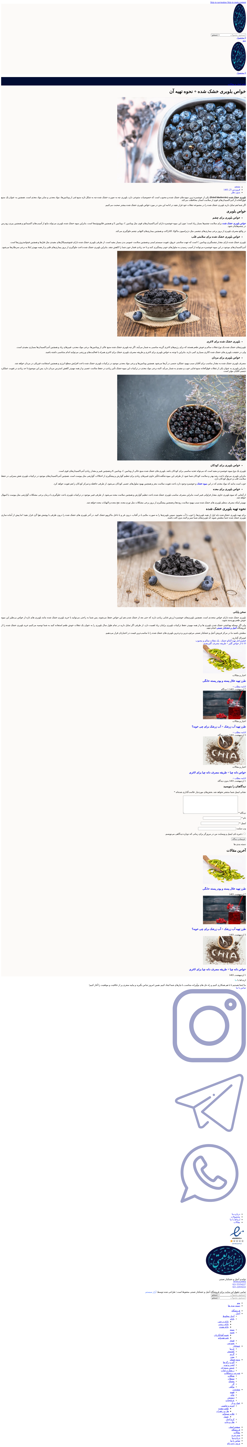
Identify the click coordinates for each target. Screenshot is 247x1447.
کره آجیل (230, 1419)
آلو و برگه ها (228, 1362)
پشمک (231, 1381)
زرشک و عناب (227, 1370)
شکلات (231, 1376)
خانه (244, 84)
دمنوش (230, 1397)
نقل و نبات (229, 1422)
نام (243, 818)
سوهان (231, 1378)
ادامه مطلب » (239, 686)
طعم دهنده (223, 1408)
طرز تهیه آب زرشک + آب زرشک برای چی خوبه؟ (219, 726)
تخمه (232, 1332)
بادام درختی (223, 1321)
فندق (232, 1340)
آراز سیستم (150, 1292)
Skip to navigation (218, 2)
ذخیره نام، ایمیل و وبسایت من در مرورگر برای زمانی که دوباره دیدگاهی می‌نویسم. (203, 834)
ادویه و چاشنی (227, 1406)
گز (233, 1384)
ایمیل (242, 823)
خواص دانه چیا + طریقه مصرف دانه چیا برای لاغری (217, 772)
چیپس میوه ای (227, 1368)
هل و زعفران (222, 1411)
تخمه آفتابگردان (221, 1335)
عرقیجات (230, 1400)
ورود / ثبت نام (233, 1443)
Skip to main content (236, 2)
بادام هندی (224, 1327)
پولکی (231, 1387)
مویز (232, 1357)
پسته (232, 1329)
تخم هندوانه (223, 1338)
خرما (232, 1349)
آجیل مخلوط (228, 1316)
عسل (226, 1416)
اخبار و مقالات (234, 84)
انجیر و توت (229, 1365)
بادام (232, 1319)
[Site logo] (239, 32)
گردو (232, 1354)
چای (232, 1395)
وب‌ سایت (241, 828)
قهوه (232, 1392)
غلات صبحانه (228, 1414)
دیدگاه (242, 813)
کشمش (230, 1351)
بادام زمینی (223, 1324)
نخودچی (230, 1343)
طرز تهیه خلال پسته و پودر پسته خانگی (224, 680)
